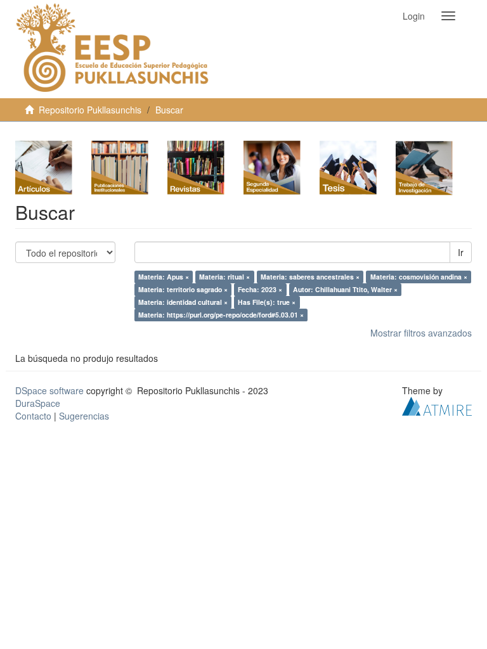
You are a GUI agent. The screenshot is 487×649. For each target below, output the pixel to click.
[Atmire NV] (437, 405)
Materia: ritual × (224, 276)
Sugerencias (84, 415)
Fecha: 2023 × (260, 289)
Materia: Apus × (163, 276)
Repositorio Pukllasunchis (90, 109)
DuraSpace (37, 403)
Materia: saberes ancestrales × (310, 276)
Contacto (33, 415)
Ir (461, 252)
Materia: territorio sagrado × (183, 289)
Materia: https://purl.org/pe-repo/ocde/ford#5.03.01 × (221, 314)
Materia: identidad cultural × (183, 302)
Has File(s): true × (266, 302)
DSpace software (49, 390)
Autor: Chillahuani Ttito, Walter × (345, 289)
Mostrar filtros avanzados (421, 332)
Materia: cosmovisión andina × (418, 276)
